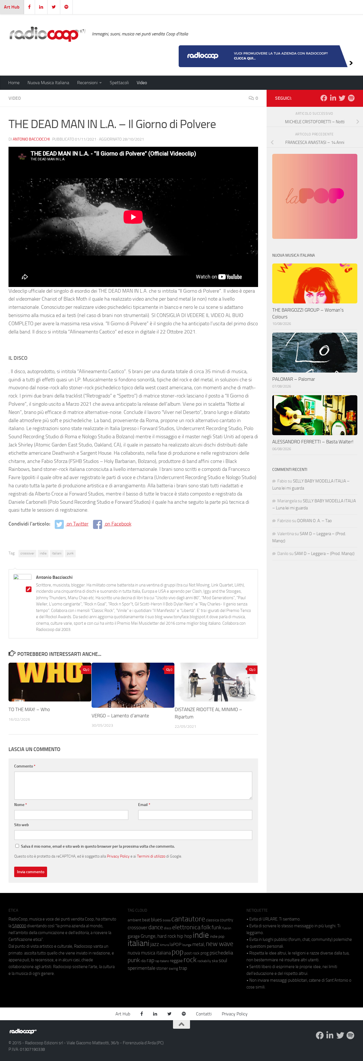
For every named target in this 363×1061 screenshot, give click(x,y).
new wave (219, 944)
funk (216, 927)
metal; (198, 944)
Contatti (204, 1014)
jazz (154, 944)
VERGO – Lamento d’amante (120, 715)
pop (177, 951)
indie (43, 553)
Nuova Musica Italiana (48, 82)
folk (206, 927)
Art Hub (12, 7)
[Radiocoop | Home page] (47, 33)
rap (150, 960)
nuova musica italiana (149, 953)
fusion (226, 928)
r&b (143, 961)
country (226, 919)
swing (173, 968)
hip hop (184, 936)
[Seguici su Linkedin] (333, 98)
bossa (166, 920)
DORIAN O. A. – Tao (314, 520)
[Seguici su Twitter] (342, 98)
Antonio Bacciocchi (31, 139)
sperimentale (141, 968)
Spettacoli (119, 82)
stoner (162, 968)
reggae (176, 960)
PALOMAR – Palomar (293, 379)
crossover (27, 553)
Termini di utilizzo (151, 856)
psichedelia (221, 953)
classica (212, 920)
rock (190, 959)
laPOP (175, 944)
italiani (57, 553)
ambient (134, 920)
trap (183, 968)
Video (142, 82)
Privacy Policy (118, 856)
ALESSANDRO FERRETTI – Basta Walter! (312, 442)
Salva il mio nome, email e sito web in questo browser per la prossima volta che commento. (98, 846)
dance (155, 927)
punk (70, 553)
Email (144, 804)
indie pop (217, 936)
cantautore (188, 919)
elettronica (186, 927)
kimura (164, 945)
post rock (192, 953)
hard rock (166, 936)
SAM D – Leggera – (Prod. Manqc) (324, 553)
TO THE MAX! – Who (30, 709)
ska (215, 960)
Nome (20, 804)
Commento (24, 766)
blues (156, 920)
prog (205, 953)
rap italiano (162, 961)
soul (223, 960)
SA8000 (19, 925)
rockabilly (204, 961)
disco (167, 928)
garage (134, 936)
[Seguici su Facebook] (323, 98)
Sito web (21, 824)
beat (146, 919)
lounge (186, 945)
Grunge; (149, 936)
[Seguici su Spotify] (351, 98)
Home (14, 82)
